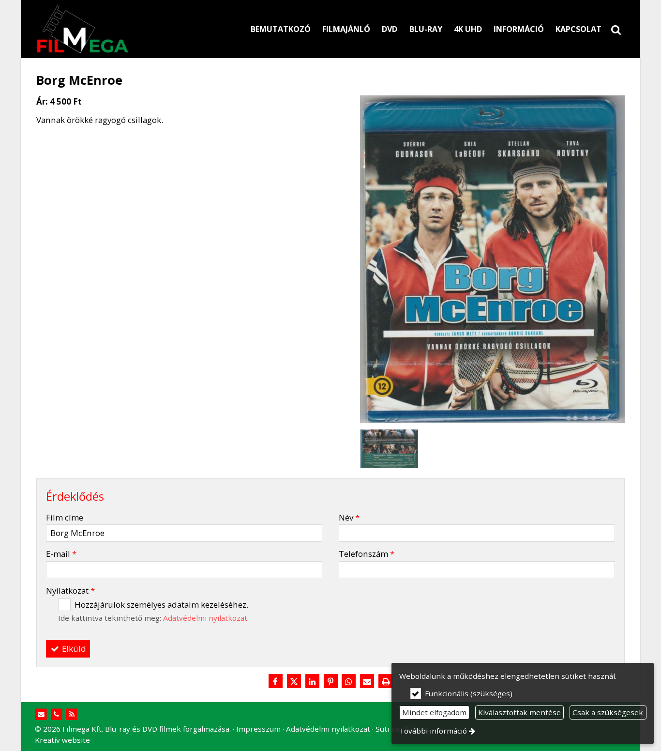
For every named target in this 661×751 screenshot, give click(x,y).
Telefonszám (366, 553)
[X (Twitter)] (293, 682)
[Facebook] (275, 682)
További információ (433, 731)
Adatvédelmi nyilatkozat (205, 618)
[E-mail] (367, 682)
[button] (616, 29)
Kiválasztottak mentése (519, 712)
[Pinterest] (330, 682)
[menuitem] (616, 29)
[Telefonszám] (56, 714)
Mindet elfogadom (434, 712)
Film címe (64, 517)
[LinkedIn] (312, 682)
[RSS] (71, 714)
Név (349, 517)
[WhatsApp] (349, 682)
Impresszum (258, 729)
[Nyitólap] (127, 29)
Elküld (73, 648)
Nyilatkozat (70, 590)
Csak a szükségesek (607, 712)
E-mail (61, 553)
